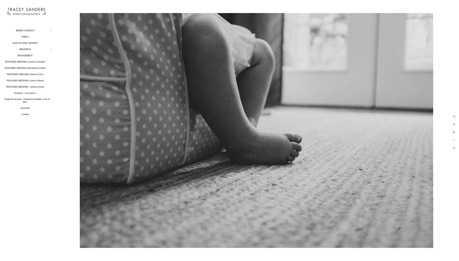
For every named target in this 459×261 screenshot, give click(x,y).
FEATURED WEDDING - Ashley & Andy (25, 87)
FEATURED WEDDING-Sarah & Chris (25, 74)
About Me (25, 108)
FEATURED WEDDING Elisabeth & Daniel (25, 68)
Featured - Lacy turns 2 (25, 93)
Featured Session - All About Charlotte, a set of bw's (26, 100)
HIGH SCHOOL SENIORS (25, 43)
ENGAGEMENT (25, 55)
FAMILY (25, 37)
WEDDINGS (25, 49)
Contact (25, 114)
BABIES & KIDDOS (25, 30)
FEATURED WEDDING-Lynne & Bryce (25, 80)
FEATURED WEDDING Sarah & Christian (25, 62)
